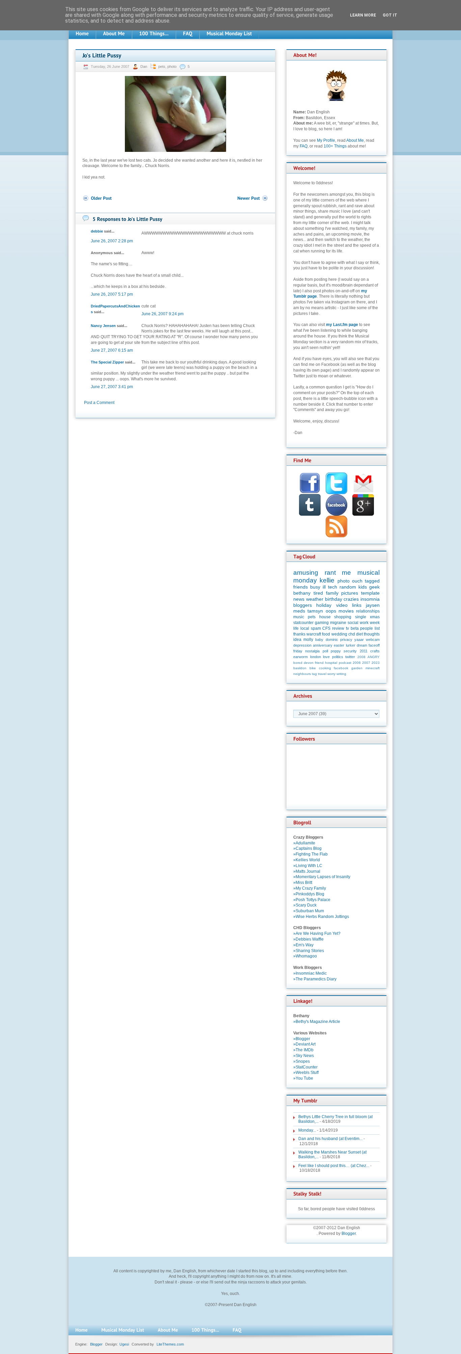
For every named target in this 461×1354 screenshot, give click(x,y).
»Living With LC (307, 865)
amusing (305, 572)
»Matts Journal (306, 871)
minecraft (372, 668)
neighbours (302, 674)
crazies (351, 599)
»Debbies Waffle (308, 939)
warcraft (313, 634)
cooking (325, 668)
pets (161, 66)
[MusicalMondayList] (229, 33)
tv (347, 628)
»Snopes (301, 1061)
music (298, 617)
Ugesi (124, 1344)
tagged (372, 581)
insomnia (370, 599)
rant (330, 572)
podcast (345, 663)
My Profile (326, 140)
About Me (355, 140)
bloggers (302, 605)
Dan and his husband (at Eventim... (330, 1138)
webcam (373, 640)
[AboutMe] (114, 33)
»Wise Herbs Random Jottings (321, 916)
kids (362, 587)
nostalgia (312, 651)
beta (355, 628)
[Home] (82, 33)
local (304, 628)
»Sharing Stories (308, 950)
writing (341, 674)
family (332, 593)
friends (300, 587)
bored (297, 663)
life (296, 628)
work (364, 622)
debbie (97, 231)
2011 (364, 651)
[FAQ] (187, 33)
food (326, 634)
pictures (349, 593)
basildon (299, 668)
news (298, 599)
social (353, 622)
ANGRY (374, 657)
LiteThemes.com (170, 1344)
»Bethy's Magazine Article (316, 1021)
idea (297, 639)
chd (351, 634)
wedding (339, 634)
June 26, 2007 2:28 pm (112, 241)
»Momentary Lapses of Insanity (321, 876)
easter (339, 645)
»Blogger (301, 1038)
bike (312, 668)
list (377, 628)
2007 (366, 663)
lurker (350, 645)
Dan (144, 66)
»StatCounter (305, 1067)
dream (362, 645)
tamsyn (315, 611)
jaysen (373, 605)
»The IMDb (303, 1050)
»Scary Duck (305, 905)
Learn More (363, 15)
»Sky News (303, 1055)
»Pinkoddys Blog (308, 894)
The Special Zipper (107, 362)
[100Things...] (154, 33)
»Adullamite (304, 843)
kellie (327, 580)
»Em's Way (303, 945)
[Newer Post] (252, 198)
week (375, 622)
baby (319, 640)
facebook (341, 668)
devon (309, 663)
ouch (357, 581)
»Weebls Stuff (306, 1072)
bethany (301, 593)
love (326, 657)
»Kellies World (306, 860)
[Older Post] (97, 198)
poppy (336, 651)
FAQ (303, 146)
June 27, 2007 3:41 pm (112, 386)
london (315, 657)
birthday (333, 599)
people (366, 628)
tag (314, 674)
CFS (326, 628)
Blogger (349, 1233)
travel (322, 674)
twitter (350, 657)
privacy (346, 640)
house (325, 617)
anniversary (322, 645)
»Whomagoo (305, 956)
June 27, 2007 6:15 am (112, 350)
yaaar (359, 640)
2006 (357, 663)
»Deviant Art (304, 1044)
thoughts (372, 634)
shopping (342, 617)
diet (359, 634)
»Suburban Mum (308, 911)
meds (299, 611)
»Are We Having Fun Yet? (317, 933)
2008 (361, 657)
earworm (300, 657)
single (360, 617)
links (356, 605)
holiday (323, 605)
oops (331, 611)
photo (172, 66)
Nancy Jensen (103, 326)
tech (332, 587)
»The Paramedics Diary (314, 979)
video (342, 605)
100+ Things (335, 146)
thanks (299, 634)
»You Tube (303, 1078)
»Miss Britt (302, 882)
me (346, 572)
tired (318, 593)
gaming (322, 622)
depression (302, 645)
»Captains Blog (307, 848)
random (348, 587)
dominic (332, 640)
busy (315, 587)
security (350, 651)
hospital (331, 663)
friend (319, 663)
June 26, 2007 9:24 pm (162, 314)
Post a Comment (99, 402)
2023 (376, 663)
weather (314, 599)
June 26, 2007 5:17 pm (112, 294)
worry (331, 674)
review (338, 628)
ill (324, 587)
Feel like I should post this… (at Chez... (333, 1165)
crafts (375, 651)
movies (346, 611)
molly (308, 639)
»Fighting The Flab (310, 854)
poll (325, 651)
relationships (368, 611)
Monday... (307, 1130)
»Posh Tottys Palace (311, 899)
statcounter (303, 622)
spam (316, 628)
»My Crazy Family (309, 888)
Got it (390, 15)
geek (374, 587)
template (370, 593)
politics (337, 657)
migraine (338, 622)
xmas (375, 617)
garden (356, 668)
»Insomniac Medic (310, 973)
